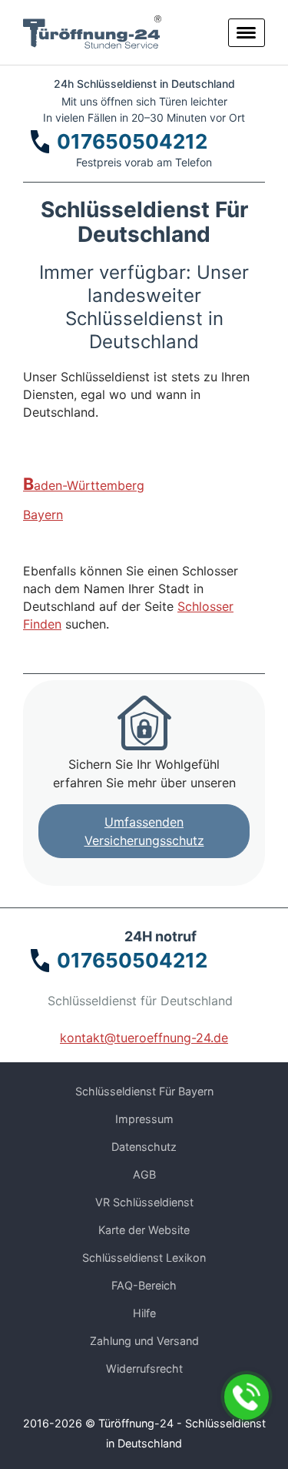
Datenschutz (144, 1146)
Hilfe (144, 1313)
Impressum (144, 1118)
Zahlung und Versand (144, 1340)
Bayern (43, 514)
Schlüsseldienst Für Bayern (144, 1091)
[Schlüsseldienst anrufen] (246, 1396)
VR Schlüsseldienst (144, 1202)
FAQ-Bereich (144, 1285)
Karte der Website (144, 1229)
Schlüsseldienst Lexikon (144, 1257)
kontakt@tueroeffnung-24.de (144, 1037)
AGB (144, 1174)
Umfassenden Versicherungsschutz (144, 831)
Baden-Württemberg (83, 484)
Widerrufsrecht (144, 1368)
